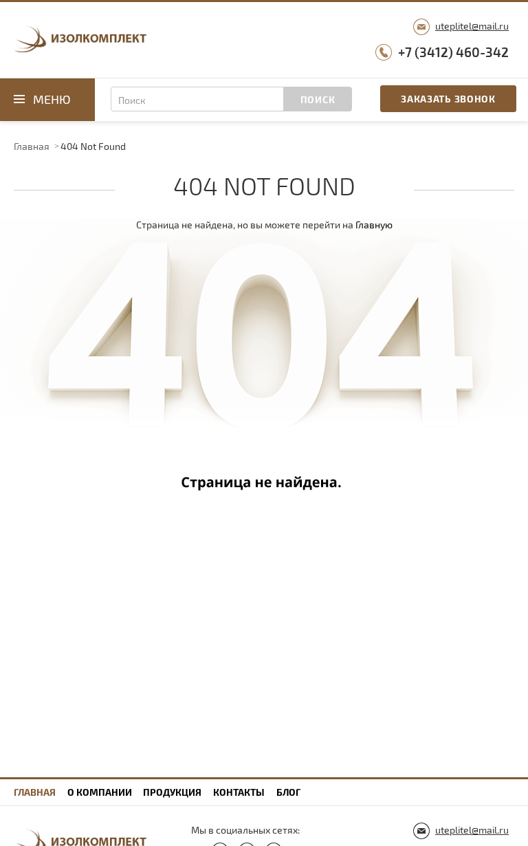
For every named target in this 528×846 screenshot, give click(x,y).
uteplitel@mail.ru (472, 26)
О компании (99, 792)
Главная (32, 146)
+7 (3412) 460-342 (453, 52)
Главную (374, 224)
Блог (288, 792)
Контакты (239, 792)
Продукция (172, 792)
